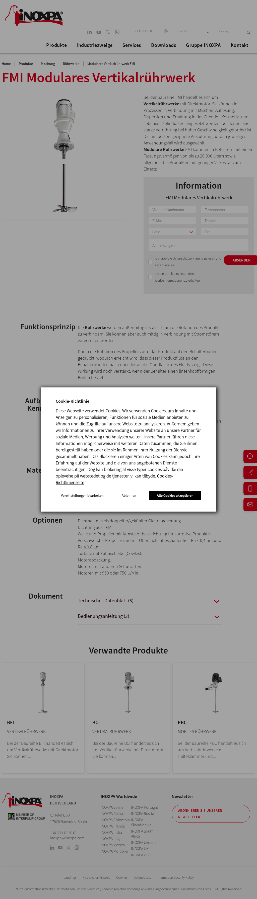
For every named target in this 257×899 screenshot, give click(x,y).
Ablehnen (129, 495)
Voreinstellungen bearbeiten (82, 495)
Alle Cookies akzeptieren (175, 495)
